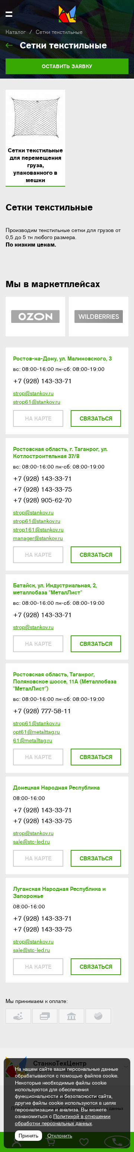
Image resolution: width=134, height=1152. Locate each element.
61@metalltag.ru (32, 740)
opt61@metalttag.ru (36, 732)
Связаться (96, 418)
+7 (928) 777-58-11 (42, 711)
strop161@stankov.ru (38, 529)
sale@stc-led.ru (31, 841)
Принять (28, 1135)
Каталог (16, 32)
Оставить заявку (67, 66)
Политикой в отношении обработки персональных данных (63, 1119)
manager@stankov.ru (38, 538)
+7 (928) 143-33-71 (42, 381)
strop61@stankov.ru (36, 402)
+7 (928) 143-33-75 (42, 489)
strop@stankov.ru (33, 393)
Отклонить (59, 1135)
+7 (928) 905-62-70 (42, 500)
